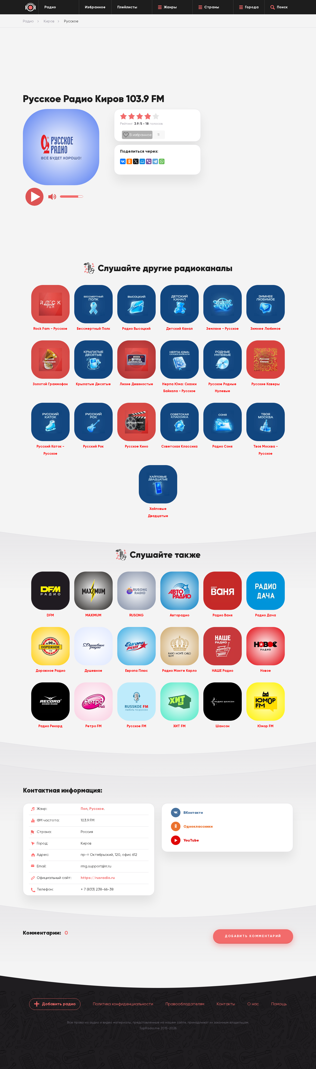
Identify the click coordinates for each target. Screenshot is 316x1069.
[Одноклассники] (129, 161)
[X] (136, 161)
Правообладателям (184, 1003)
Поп (84, 808)
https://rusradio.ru (98, 877)
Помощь (279, 1003)
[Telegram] (155, 161)
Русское (96, 808)
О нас (253, 1003)
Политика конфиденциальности (123, 1003)
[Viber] (149, 161)
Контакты (226, 1003)
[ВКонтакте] (123, 161)
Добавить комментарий (253, 936)
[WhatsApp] (161, 161)
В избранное (141, 135)
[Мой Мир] (142, 161)
